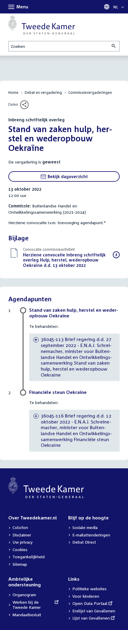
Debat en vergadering (43, 92)
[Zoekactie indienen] (114, 46)
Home (13, 92)
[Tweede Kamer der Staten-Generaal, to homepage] (41, 24)
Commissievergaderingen (90, 92)
